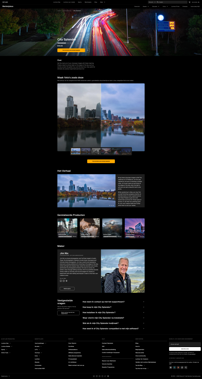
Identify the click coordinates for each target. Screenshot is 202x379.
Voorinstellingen (67, 10)
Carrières (71, 346)
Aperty (80, 2)
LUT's (37, 350)
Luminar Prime (175, 6)
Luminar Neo (56, 2)
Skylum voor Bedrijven (109, 361)
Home (59, 10)
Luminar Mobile (7, 346)
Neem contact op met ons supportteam (67, 313)
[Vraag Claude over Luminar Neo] (178, 367)
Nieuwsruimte (139, 353)
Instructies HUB (195, 6)
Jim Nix (71, 43)
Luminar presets (130, 236)
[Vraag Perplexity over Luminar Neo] (174, 367)
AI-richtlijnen (72, 362)
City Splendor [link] (77, 10)
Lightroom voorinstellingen (65, 236)
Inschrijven (185, 349)
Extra (165, 6)
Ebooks (37, 362)
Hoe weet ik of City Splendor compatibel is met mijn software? (114, 328)
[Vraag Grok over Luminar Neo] (182, 367)
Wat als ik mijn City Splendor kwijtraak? (114, 323)
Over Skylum (72, 343)
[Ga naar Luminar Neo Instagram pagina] (97, 376)
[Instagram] (64, 281)
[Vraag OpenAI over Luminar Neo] (170, 367)
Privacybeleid (72, 359)
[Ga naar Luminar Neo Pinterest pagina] (108, 376)
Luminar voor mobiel (69, 2)
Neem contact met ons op (76, 365)
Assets (146, 6)
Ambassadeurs (72, 349)
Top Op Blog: (140, 365)
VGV (103, 346)
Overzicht (137, 6)
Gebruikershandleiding (109, 349)
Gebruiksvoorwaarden (75, 356)
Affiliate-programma (74, 353)
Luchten (37, 359)
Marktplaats (88, 2)
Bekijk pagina (67, 288)
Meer (102, 2)
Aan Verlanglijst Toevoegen (66, 226)
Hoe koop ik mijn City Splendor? (114, 307)
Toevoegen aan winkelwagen (71, 50)
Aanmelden (195, 2)
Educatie (156, 6)
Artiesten (185, 6)
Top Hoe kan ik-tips (142, 368)
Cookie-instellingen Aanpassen (111, 352)
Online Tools (6, 353)
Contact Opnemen (107, 343)
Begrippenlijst (139, 349)
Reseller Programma (108, 367)
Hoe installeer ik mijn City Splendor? (114, 312)
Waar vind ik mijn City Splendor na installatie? (114, 318)
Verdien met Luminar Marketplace (145, 362)
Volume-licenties (107, 364)
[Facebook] (61, 281)
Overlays (38, 353)
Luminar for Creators (141, 359)
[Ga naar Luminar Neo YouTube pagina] (102, 376)
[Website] (66, 281)
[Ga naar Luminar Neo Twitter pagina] (105, 376)
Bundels (38, 346)
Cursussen (38, 365)
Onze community (140, 356)
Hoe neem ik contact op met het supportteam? (114, 302)
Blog (96, 2)
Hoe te (137, 346)
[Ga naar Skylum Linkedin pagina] (99, 376)
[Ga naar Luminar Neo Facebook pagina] (94, 376)
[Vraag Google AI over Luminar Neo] (185, 367)
